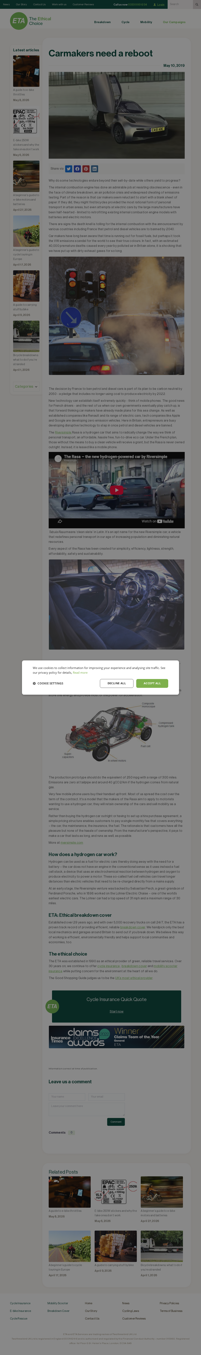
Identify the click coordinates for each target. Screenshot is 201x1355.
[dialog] (100, 677)
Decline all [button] (117, 683)
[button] (48, 683)
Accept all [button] (152, 683)
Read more (80, 673)
